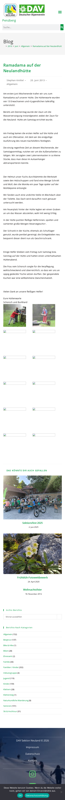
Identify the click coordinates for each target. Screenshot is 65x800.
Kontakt (32, 760)
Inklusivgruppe (10, 673)
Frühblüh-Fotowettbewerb (32, 577)
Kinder (6, 683)
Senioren (7, 706)
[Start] (4, 46)
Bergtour (7, 639)
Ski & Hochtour (10, 711)
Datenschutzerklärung (37, 795)
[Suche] (61, 27)
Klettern (7, 689)
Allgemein (12, 84)
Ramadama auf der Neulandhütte (48, 46)
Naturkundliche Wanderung (15, 700)
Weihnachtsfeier (32, 589)
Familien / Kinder (10, 667)
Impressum (32, 747)
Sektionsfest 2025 (32, 523)
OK (20, 795)
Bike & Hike (8, 645)
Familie (6, 661)
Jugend (6, 678)
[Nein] (61, 791)
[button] (60, 12)
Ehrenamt (7, 656)
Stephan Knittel (15, 80)
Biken (5, 650)
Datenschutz (32, 754)
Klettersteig (8, 694)
